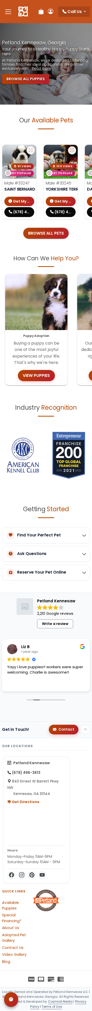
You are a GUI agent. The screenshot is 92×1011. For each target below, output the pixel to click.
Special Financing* (11, 918)
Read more (41, 69)
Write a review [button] (55, 623)
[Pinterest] (32, 875)
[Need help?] (11, 999)
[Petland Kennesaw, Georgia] (23, 12)
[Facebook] (11, 875)
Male (17, 183)
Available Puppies (10, 905)
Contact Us (13, 947)
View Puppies (36, 375)
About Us (10, 927)
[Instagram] (22, 875)
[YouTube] (42, 875)
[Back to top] (85, 729)
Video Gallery (14, 954)
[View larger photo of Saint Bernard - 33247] (31, 150)
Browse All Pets (46, 233)
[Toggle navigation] (8, 11)
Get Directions (25, 801)
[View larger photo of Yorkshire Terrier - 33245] (72, 150)
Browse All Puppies (25, 78)
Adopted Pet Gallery (14, 937)
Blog (6, 961)
